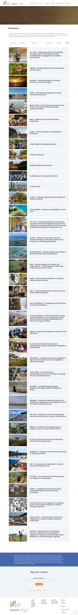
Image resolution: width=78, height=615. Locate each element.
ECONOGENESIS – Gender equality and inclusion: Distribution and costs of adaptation (48, 253)
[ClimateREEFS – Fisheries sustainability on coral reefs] (18, 210)
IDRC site (63, 603)
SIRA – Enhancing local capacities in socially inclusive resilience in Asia (46, 465)
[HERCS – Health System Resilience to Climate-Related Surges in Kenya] (18, 279)
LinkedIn (63, 606)
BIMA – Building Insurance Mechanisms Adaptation (44, 120)
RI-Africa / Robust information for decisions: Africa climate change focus (46, 440)
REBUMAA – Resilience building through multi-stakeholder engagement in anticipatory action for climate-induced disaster (48, 402)
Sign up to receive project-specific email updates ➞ (39, 590)
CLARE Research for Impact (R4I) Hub (43, 176)
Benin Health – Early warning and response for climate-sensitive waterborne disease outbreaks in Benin (47, 107)
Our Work (41, 3)
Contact (62, 3)
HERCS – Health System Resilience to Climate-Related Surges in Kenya (47, 279)
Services (43, 601)
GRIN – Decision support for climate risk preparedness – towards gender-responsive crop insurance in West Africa (46, 266)
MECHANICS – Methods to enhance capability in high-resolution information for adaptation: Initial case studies (48, 359)
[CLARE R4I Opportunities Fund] (18, 165)
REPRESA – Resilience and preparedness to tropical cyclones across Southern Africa (45, 428)
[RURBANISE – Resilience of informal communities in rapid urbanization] (18, 453)
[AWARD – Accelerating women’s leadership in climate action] (18, 69)
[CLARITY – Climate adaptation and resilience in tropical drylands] (18, 198)
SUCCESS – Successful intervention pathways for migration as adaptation (47, 477)
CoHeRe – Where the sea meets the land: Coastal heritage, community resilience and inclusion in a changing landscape (46, 239)
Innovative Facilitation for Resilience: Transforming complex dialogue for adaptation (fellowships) (48, 345)
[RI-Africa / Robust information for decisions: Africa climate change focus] (18, 440)
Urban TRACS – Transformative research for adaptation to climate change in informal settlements (46, 519)
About (35, 3)
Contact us (54, 600)
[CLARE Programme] (18, 155)
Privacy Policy (54, 603)
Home (31, 3)
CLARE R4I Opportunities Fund (41, 165)
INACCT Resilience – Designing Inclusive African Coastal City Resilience (48, 304)
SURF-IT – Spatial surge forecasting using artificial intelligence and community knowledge (45, 490)
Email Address (39, 578)
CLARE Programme (37, 155)
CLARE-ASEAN (35, 187)
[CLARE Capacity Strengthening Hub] (18, 144)
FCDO (62, 601)
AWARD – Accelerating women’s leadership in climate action (47, 69)
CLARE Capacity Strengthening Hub (43, 144)
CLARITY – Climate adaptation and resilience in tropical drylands (47, 198)
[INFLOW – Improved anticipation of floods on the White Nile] (18, 332)
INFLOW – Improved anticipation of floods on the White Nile (48, 332)
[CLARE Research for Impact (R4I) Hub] (18, 176)
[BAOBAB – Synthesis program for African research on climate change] (18, 81)
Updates (47, 3)
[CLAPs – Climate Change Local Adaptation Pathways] (18, 133)
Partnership (44, 603)
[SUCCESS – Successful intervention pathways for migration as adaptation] (18, 477)
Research (43, 600)
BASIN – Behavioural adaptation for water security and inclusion (45, 94)
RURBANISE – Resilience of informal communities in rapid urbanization (48, 452)
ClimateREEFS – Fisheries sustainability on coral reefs (48, 210)
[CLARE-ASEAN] (18, 187)
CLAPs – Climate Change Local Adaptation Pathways (46, 133)
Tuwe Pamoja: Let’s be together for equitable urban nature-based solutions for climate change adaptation (47, 504)
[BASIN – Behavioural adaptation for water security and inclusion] (18, 94)
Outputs (53, 3)
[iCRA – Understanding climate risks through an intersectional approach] (18, 292)
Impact (57, 3)
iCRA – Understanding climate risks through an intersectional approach (47, 292)
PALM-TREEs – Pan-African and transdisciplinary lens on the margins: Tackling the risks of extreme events (47, 374)
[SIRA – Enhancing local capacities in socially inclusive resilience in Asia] (18, 465)
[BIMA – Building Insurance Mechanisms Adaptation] (18, 120)
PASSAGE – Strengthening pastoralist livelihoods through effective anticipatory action (45, 388)
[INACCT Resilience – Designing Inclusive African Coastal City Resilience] (18, 304)
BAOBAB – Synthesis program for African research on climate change (45, 81)
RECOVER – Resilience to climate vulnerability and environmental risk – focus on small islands (48, 415)
